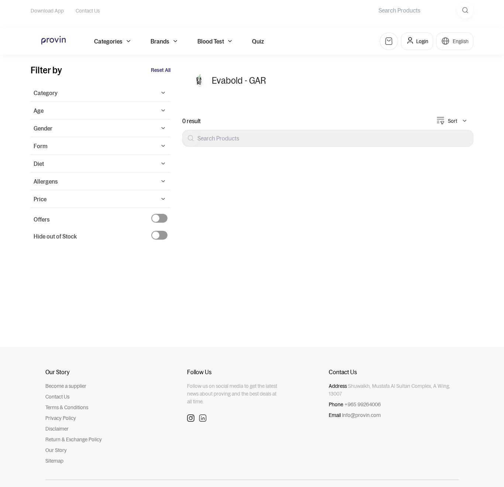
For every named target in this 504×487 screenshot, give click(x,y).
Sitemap (54, 461)
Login (422, 41)
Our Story (56, 450)
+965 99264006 (363, 404)
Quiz (258, 41)
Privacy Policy (60, 418)
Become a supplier (65, 386)
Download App (47, 10)
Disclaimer (57, 428)
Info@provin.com (361, 415)
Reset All (160, 70)
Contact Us (88, 10)
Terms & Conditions (66, 407)
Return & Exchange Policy (73, 439)
